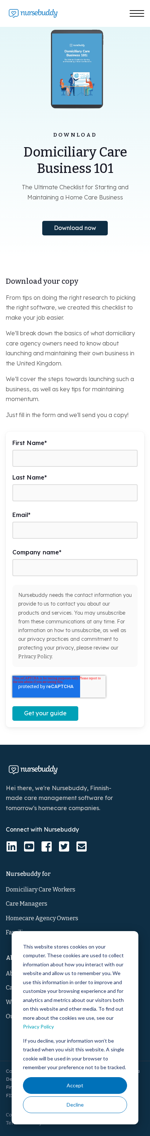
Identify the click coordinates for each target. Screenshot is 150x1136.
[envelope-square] (81, 846)
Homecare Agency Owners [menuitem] (42, 918)
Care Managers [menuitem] (26, 903)
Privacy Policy (38, 1026)
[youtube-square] (29, 846)
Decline (75, 1104)
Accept (75, 1085)
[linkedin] (11, 846)
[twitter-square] (64, 846)
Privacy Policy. (35, 657)
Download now (75, 227)
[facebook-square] (46, 846)
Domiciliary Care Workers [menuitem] (40, 889)
